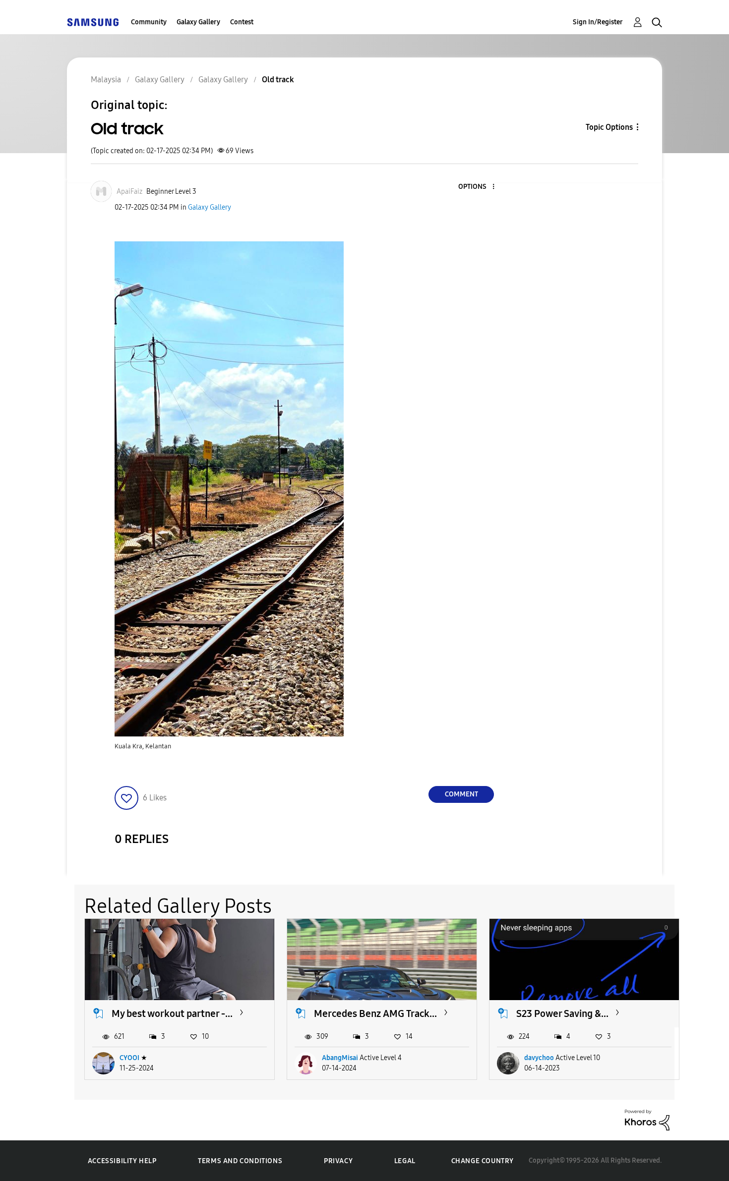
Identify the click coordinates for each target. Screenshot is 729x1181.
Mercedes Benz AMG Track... (375, 1013)
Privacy (338, 1161)
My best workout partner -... (172, 1013)
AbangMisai (340, 1058)
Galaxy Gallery (198, 22)
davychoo (539, 1058)
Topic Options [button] (609, 127)
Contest (241, 22)
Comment (461, 794)
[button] (477, 187)
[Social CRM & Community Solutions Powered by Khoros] (647, 1119)
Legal (405, 1161)
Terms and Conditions (240, 1161)
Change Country (482, 1161)
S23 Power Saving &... (562, 1013)
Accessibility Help (122, 1161)
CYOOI (129, 1058)
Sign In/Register (598, 22)
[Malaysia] (93, 22)
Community (149, 22)
